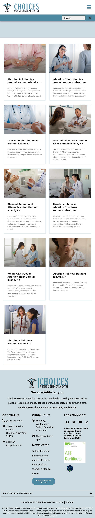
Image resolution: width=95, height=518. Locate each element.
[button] (90, 18)
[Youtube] (80, 422)
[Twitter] (74, 422)
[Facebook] (67, 422)
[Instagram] (87, 422)
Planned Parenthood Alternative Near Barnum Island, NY (22, 207)
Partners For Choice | (53, 502)
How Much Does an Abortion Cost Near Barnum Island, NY (65, 207)
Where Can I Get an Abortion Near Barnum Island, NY (21, 276)
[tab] (47, 493)
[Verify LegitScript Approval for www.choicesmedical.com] (70, 470)
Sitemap (69, 502)
